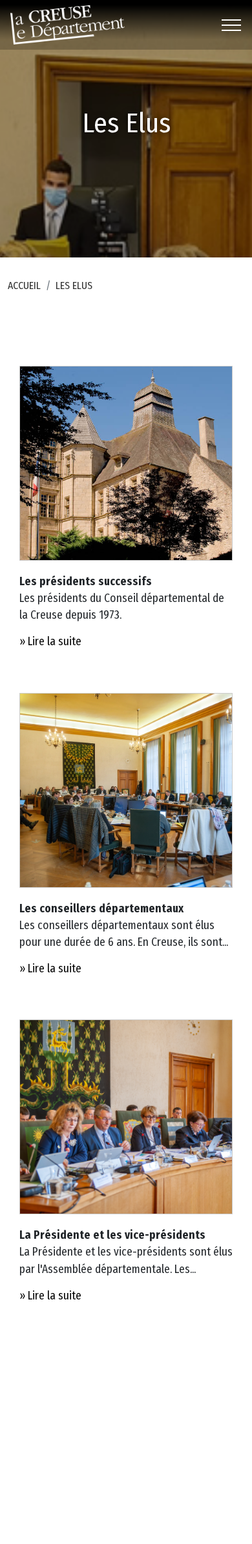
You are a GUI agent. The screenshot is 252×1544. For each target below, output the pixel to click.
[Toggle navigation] (232, 25)
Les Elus (74, 285)
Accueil (24, 285)
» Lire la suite (50, 641)
